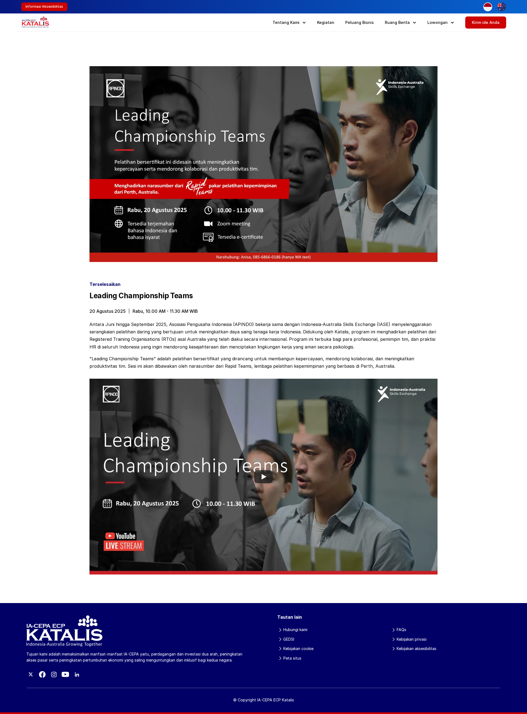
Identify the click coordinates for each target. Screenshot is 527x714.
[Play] (263, 476)
